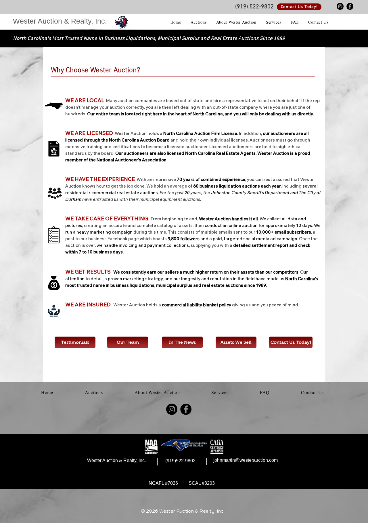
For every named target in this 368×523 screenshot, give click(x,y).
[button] (198, 22)
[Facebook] (349, 6)
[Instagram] (340, 6)
